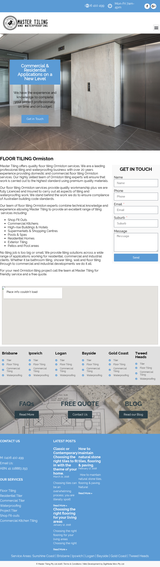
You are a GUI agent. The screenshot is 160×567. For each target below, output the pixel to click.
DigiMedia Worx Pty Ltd (113, 564)
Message (120, 231)
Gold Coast (119, 556)
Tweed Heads (139, 556)
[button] (156, 27)
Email (118, 204)
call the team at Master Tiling (73, 270)
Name (118, 177)
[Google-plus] (153, 6)
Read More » (60, 505)
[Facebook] (147, 6)
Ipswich (77, 556)
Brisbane (63, 556)
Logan (89, 556)
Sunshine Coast (43, 556)
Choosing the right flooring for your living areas (64, 515)
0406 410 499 (14, 458)
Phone (118, 191)
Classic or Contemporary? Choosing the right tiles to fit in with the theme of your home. (66, 461)
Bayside (102, 556)
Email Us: (6, 463)
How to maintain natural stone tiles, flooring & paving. (89, 457)
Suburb (120, 218)
